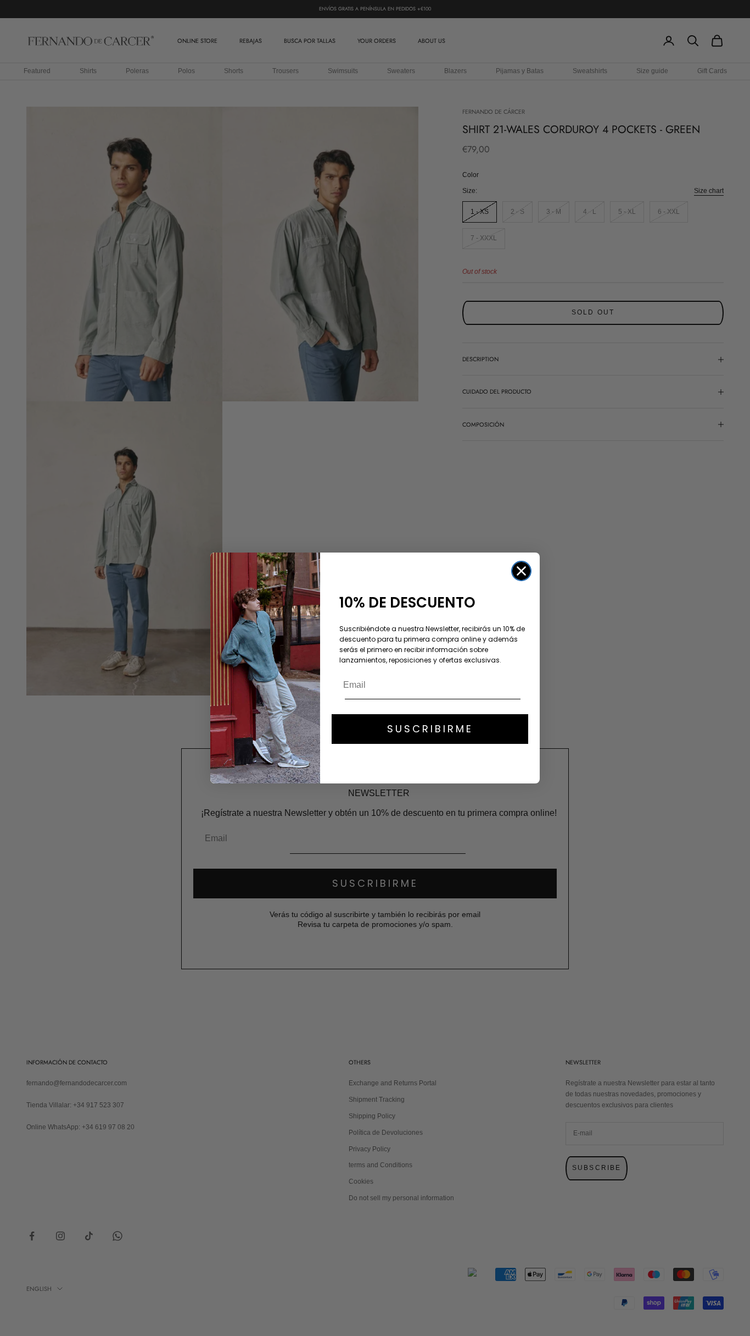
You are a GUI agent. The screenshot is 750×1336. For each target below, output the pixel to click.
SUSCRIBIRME (430, 729)
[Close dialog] (521, 571)
